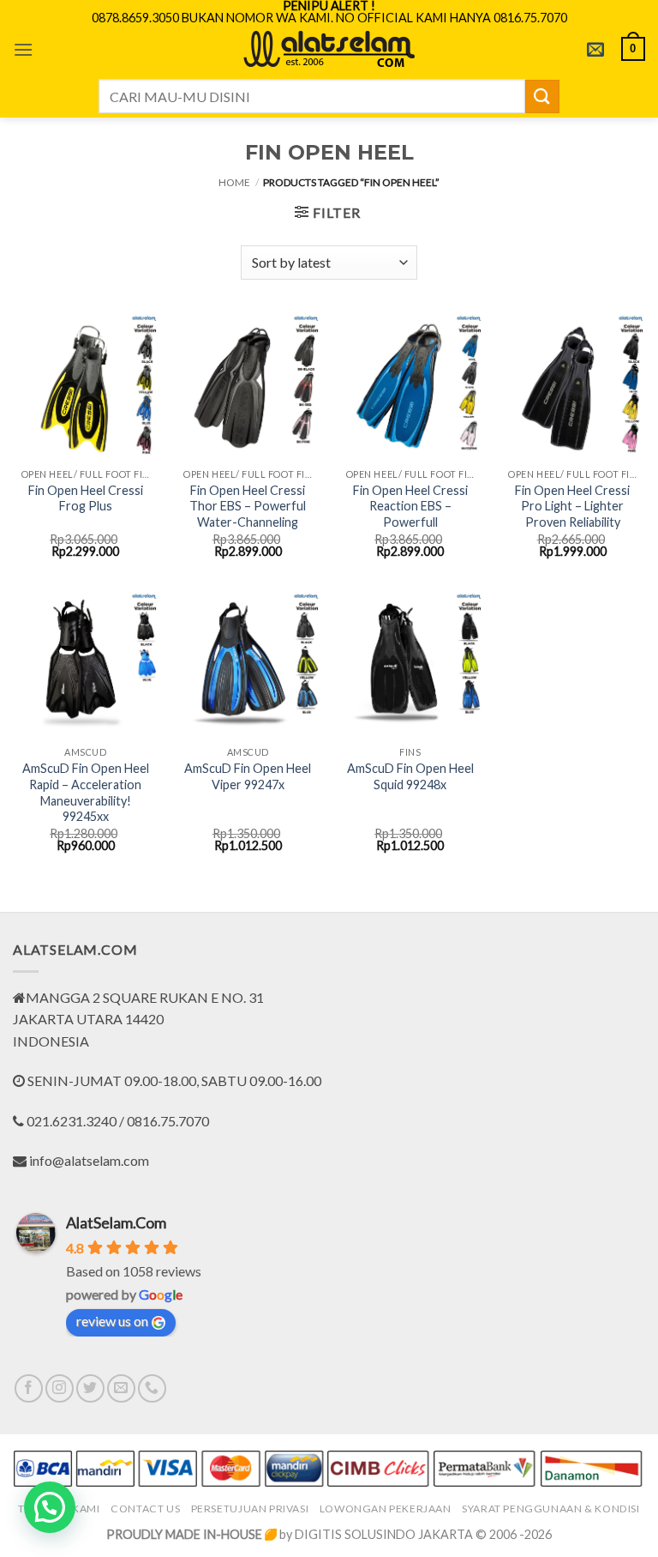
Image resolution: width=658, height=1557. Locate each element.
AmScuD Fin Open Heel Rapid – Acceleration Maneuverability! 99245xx (85, 792)
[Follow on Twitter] (90, 1388)
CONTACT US (145, 1508)
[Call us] (152, 1388)
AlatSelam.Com (116, 1222)
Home (234, 182)
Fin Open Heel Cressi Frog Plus (85, 498)
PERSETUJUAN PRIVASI (250, 1508)
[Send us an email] (121, 1388)
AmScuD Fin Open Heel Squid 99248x (410, 776)
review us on (112, 1321)
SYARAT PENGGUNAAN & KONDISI (551, 1508)
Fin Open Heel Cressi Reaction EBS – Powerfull (410, 506)
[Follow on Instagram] (59, 1388)
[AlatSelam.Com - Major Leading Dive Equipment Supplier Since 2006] (329, 49)
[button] (23, 49)
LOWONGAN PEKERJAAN (386, 1508)
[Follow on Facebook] (29, 1388)
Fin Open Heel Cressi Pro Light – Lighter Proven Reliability (572, 506)
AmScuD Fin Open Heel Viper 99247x (247, 776)
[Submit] (542, 96)
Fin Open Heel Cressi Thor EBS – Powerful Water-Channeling (247, 506)
